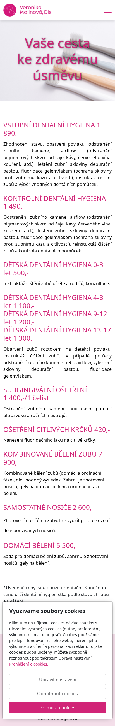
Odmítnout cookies (57, 693)
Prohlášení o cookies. (28, 664)
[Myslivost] (27, 9)
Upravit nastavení (57, 679)
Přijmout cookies (57, 707)
